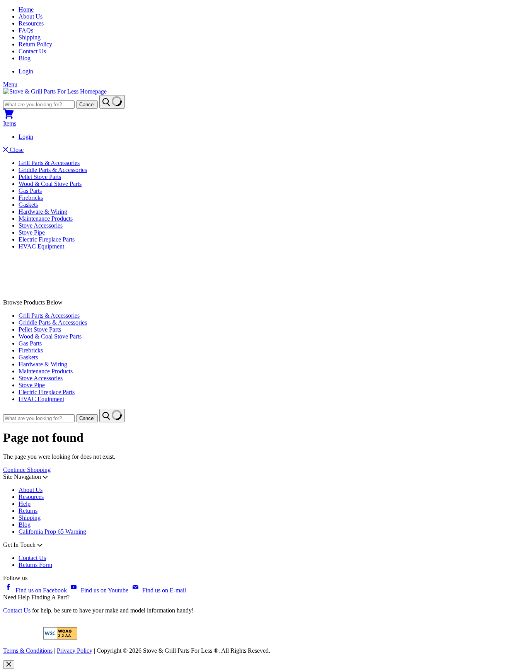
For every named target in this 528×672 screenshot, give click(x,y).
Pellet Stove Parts (40, 177)
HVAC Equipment (41, 246)
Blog (25, 58)
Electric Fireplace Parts (47, 239)
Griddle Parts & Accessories (53, 170)
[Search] (112, 102)
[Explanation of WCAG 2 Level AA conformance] (61, 637)
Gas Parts (30, 190)
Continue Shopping (27, 469)
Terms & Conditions (28, 650)
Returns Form (35, 564)
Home (26, 9)
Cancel (87, 104)
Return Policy (35, 44)
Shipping (30, 37)
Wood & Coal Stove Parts (50, 183)
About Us (31, 16)
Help (25, 503)
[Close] (8, 664)
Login (26, 71)
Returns (28, 510)
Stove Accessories (41, 225)
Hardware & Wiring (43, 211)
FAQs (26, 30)
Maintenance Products (46, 218)
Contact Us (32, 51)
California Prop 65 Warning (52, 531)
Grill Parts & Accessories (49, 163)
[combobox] (39, 104)
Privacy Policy (74, 650)
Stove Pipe (32, 232)
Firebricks (31, 197)
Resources (31, 23)
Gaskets (28, 204)
